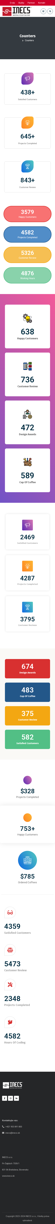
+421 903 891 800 (14, 1126)
